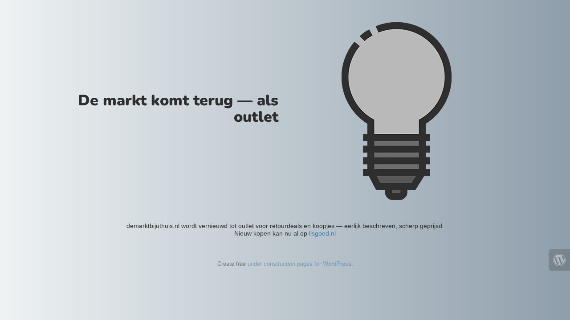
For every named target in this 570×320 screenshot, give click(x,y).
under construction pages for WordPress (299, 263)
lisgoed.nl (322, 233)
